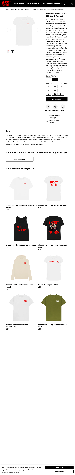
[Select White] (48, 79)
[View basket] (72, 4)
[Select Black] (55, 79)
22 (55, 94)
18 (61, 90)
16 (55, 90)
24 (61, 94)
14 (48, 90)
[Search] (68, 4)
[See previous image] (9, 30)
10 (55, 87)
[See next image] (39, 30)
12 (61, 87)
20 (49, 94)
